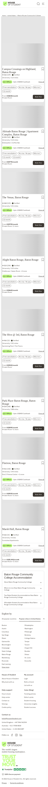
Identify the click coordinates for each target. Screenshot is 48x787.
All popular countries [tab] (9, 619)
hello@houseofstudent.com (11, 719)
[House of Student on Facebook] (12, 735)
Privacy (4, 783)
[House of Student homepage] (12, 4)
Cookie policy (6, 707)
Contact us (5, 701)
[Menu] (43, 3)
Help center (6, 697)
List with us (28, 685)
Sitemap (5, 704)
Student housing (30, 701)
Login (26, 679)
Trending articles (30, 694)
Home (4, 15)
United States (12, 15)
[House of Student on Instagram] (16, 735)
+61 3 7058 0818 (15, 726)
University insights (30, 704)
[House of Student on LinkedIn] (21, 735)
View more (5, 667)
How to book (6, 694)
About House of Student (10, 679)
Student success (30, 707)
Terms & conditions (17, 783)
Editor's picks (28, 697)
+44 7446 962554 (20, 722)
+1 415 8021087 (18, 729)
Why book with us (8, 682)
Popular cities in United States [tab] (30, 619)
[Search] (38, 4)
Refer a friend (29, 682)
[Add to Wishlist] (42, 68)
